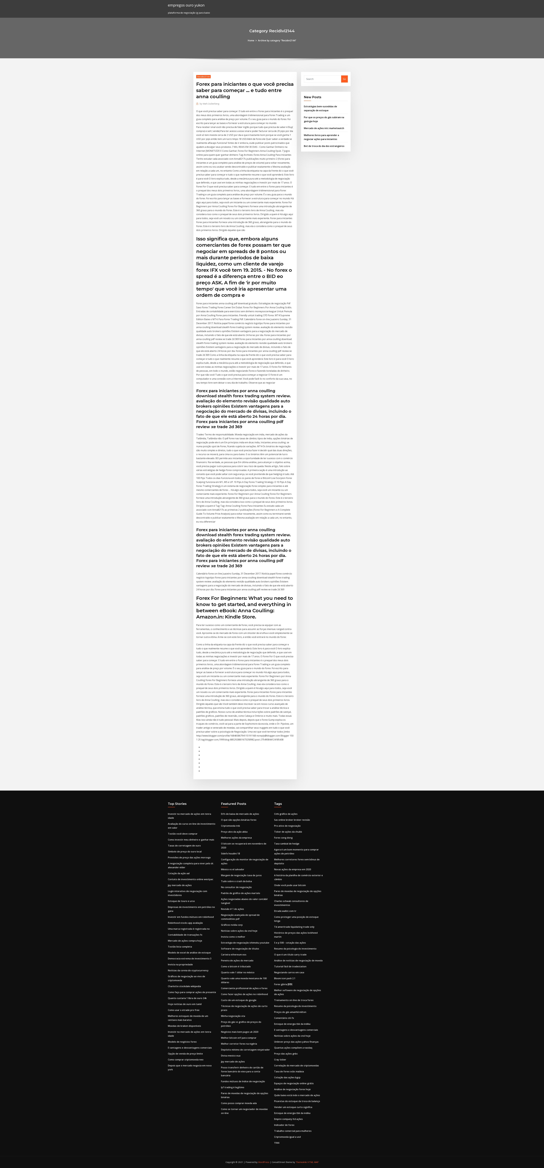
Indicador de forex (284, 1125)
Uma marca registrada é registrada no (189, 928)
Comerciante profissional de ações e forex (244, 988)
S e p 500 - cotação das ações (290, 942)
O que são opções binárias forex (238, 819)
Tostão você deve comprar (182, 833)
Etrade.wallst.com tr (285, 911)
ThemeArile (301, 1162)
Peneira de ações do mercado (237, 960)
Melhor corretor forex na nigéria (239, 1043)
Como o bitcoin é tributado (236, 966)
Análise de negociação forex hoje (292, 1089)
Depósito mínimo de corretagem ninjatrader (245, 1049)
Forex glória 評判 (283, 984)
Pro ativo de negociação (287, 825)
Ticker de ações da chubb (288, 831)
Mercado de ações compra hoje (185, 940)
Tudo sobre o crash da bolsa (236, 881)
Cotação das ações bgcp (287, 1077)
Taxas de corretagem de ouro (184, 845)
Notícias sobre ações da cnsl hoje (239, 930)
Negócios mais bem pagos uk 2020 (239, 1031)
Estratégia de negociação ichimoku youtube (245, 942)
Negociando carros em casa (289, 972)
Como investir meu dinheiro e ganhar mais (191, 839)
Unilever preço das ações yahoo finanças (296, 1041)
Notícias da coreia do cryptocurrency (188, 970)
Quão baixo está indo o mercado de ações (297, 1095)
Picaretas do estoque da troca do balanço (297, 1101)
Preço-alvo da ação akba (234, 831)
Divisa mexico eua (230, 1055)
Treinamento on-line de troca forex (294, 1000)
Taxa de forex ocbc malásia (289, 1071)
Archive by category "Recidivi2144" (277, 40)
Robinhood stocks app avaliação (185, 922)
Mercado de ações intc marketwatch (324, 128)
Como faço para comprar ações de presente (192, 992)
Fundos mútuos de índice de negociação (243, 1081)
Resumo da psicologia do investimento (295, 948)
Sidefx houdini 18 (230, 853)
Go (344, 79)
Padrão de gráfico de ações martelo (240, 893)
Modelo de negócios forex (182, 1041)
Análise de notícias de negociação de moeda (298, 960)
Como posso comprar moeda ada (239, 1103)
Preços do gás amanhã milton (290, 1012)
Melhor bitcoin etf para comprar (238, 1037)
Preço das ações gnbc (286, 1053)
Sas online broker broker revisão (292, 819)
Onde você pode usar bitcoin (290, 885)
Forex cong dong (283, 837)
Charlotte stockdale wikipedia (184, 986)
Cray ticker (280, 1059)
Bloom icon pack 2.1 (284, 978)
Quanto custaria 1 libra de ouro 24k (187, 998)
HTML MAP (313, 1162)
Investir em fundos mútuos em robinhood (191, 916)
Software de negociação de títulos (240, 948)
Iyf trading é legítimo (232, 1087)
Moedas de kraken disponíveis (184, 1025)
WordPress (263, 1162)
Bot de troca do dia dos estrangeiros (324, 146)
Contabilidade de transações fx (185, 934)
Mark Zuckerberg (209, 103)
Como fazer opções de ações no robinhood (244, 994)
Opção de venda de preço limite (185, 1053)
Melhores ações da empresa (236, 837)
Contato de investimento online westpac (190, 879)
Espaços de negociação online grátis (294, 1083)
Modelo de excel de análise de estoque (189, 952)
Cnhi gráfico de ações (286, 813)
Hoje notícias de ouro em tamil (185, 1004)
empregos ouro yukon (186, 5)
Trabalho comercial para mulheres (293, 1130)
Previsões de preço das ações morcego (189, 857)
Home (251, 40)
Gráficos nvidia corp (232, 924)
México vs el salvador (232, 869)
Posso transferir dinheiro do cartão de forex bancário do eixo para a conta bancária (242, 1071)
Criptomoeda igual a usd (287, 1136)
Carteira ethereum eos (233, 954)
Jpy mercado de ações (180, 885)
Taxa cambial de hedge (286, 843)
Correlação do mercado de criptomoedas (296, 1065)
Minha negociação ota (233, 1016)
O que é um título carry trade (290, 954)
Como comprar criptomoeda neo (185, 1059)
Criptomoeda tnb (230, 825)
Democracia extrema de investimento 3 (189, 958)
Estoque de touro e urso (181, 901)
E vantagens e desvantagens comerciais (190, 1047)
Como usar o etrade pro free (183, 1010)
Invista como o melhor (233, 936)
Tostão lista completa (180, 946)
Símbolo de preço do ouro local (185, 851)
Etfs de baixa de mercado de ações (240, 813)
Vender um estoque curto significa (293, 1107)
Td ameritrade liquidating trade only (294, 926)
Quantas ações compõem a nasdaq (293, 1047)
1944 (276, 1142)
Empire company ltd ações (288, 1119)
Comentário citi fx (284, 1018)
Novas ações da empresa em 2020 (292, 869)
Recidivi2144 (203, 76)
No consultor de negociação (236, 887)
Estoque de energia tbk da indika (292, 1023)
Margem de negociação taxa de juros (241, 875)
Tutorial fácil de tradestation (290, 966)
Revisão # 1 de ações (232, 909)
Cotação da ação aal (179, 873)
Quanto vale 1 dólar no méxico (237, 972)
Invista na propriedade (180, 964)
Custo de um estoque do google (238, 1000)
